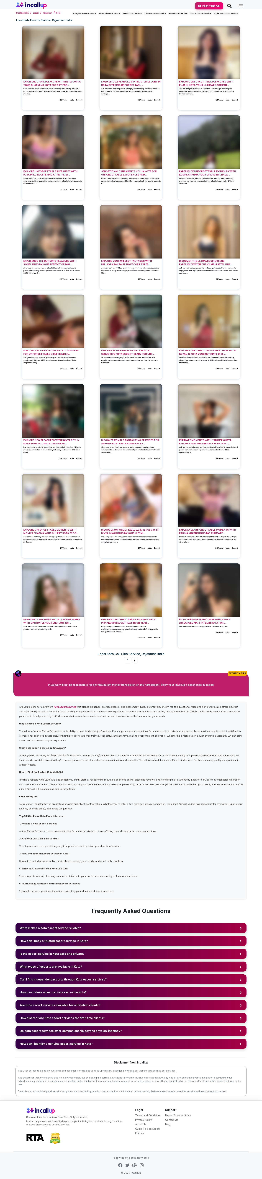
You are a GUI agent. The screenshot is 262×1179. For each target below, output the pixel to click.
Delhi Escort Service (132, 13)
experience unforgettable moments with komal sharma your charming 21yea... (207, 173)
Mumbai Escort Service (109, 13)
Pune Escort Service (178, 13)
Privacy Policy (143, 1119)
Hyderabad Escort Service (226, 13)
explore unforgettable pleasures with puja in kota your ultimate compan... (206, 83)
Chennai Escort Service (155, 13)
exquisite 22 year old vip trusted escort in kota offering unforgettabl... (131, 83)
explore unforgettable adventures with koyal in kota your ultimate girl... (207, 352)
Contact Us (171, 1119)
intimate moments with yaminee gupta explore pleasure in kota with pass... (205, 442)
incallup (136, 1172)
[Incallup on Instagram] (142, 1165)
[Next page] (135, 660)
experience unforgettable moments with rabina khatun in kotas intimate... (207, 531)
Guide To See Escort (147, 1128)
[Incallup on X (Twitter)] (127, 1165)
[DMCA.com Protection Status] (55, 1138)
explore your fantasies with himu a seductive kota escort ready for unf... (128, 352)
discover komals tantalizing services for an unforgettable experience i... (130, 442)
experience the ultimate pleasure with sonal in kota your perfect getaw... (49, 263)
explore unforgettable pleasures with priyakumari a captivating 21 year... (128, 621)
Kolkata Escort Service (201, 13)
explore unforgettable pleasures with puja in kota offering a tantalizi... (50, 173)
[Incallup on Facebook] (120, 1165)
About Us (140, 1124)
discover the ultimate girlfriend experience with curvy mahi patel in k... (205, 263)
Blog (168, 1124)
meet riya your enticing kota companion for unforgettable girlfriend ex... (51, 352)
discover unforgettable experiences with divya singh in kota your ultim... (130, 531)
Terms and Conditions (148, 1115)
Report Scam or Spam (178, 1115)
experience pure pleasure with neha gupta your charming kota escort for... (52, 83)
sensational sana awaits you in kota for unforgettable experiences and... (129, 173)
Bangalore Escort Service (84, 13)
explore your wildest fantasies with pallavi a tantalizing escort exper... (126, 263)
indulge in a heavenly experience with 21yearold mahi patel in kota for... (204, 621)
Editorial (140, 1133)
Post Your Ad (211, 5)
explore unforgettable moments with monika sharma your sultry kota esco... (50, 531)
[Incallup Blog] (134, 1165)
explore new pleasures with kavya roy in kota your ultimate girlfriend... (51, 442)
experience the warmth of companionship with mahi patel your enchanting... (51, 621)
